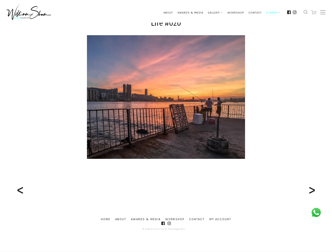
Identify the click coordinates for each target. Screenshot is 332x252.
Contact (255, 12)
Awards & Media (190, 12)
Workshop (235, 12)
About (168, 12)
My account (220, 219)
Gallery (214, 12)
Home (105, 219)
